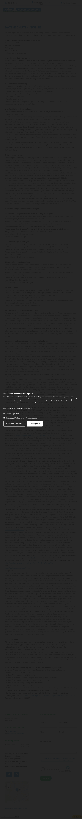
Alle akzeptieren (35, 423)
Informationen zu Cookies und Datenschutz (18, 408)
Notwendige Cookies (13, 414)
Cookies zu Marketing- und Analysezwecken (22, 418)
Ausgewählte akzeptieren (14, 423)
